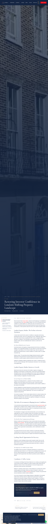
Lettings (22, 2)
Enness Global (25, 320)
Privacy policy (13, 521)
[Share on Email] (22, 318)
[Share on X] (20, 318)
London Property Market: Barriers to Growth (6, 323)
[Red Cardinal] (3, 2)
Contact (30, 2)
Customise (25, 514)
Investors (6, 2)
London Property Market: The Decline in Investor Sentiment (6, 320)
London (24, 322)
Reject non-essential (32, 514)
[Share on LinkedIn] (18, 318)
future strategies (21, 422)
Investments (12, 2)
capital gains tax (17, 413)
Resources (35, 2)
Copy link (29, 318)
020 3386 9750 (38, 2)
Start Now (43, 2)
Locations (17, 2)
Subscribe (37, 492)
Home (5, 296)
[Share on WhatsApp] (24, 318)
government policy (41, 405)
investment (28, 471)
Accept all (41, 514)
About (27, 2)
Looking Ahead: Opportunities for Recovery (7, 328)
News (9, 296)
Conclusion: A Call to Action (6, 330)
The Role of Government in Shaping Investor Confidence (6, 326)
